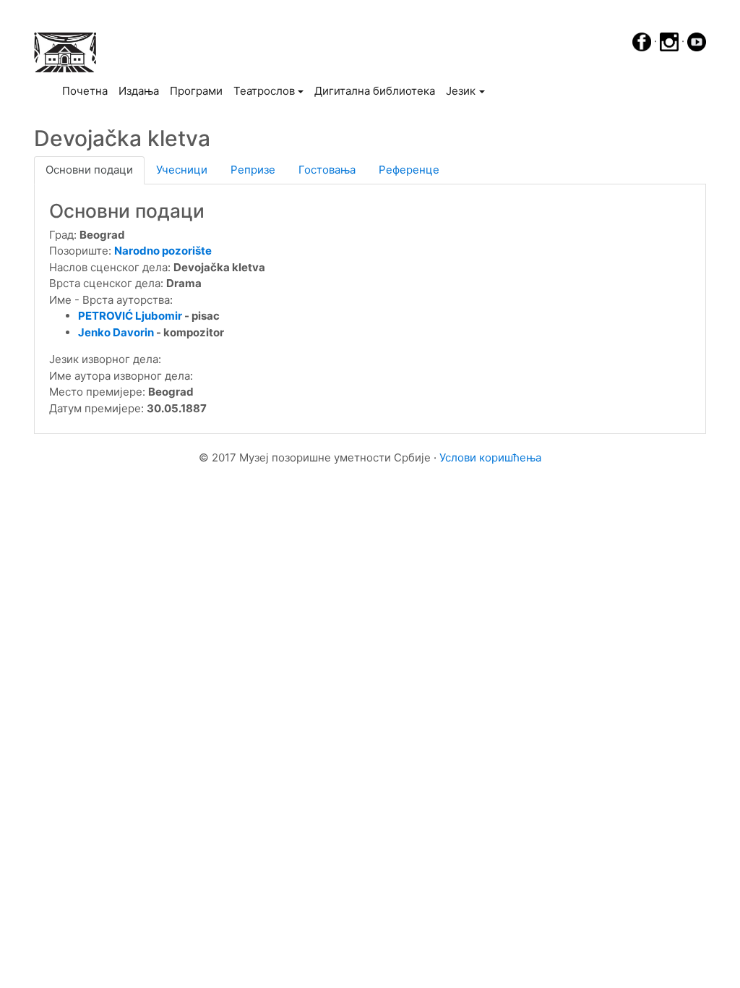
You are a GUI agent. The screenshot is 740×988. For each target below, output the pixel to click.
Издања (139, 91)
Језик (461, 91)
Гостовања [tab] (327, 169)
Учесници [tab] (181, 169)
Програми (196, 91)
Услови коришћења (490, 457)
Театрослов (264, 91)
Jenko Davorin (116, 332)
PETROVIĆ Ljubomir (131, 316)
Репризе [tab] (253, 169)
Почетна (87, 90)
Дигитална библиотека (374, 91)
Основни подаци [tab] (89, 169)
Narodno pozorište (163, 250)
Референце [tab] (409, 169)
